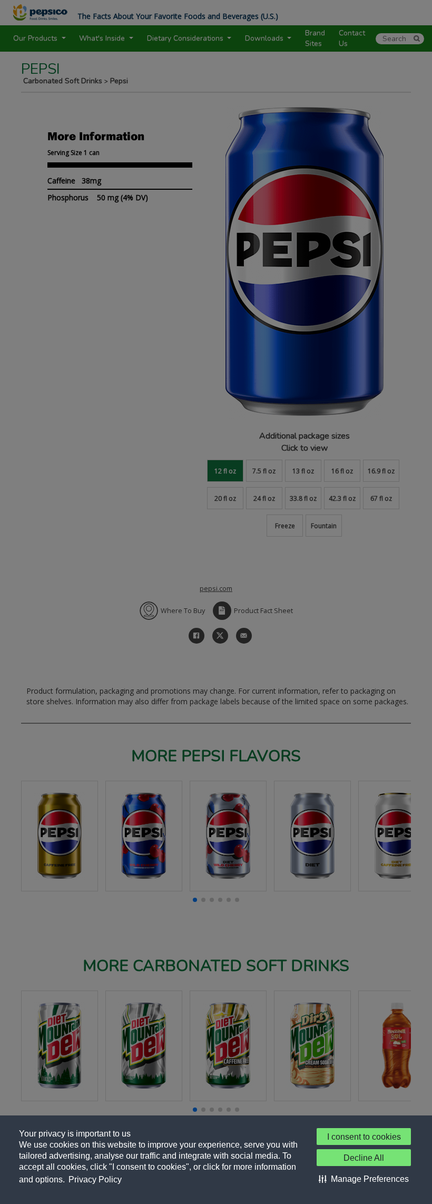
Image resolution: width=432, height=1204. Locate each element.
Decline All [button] (363, 1157)
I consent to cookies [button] (364, 1136)
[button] (364, 1178)
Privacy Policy (95, 1179)
